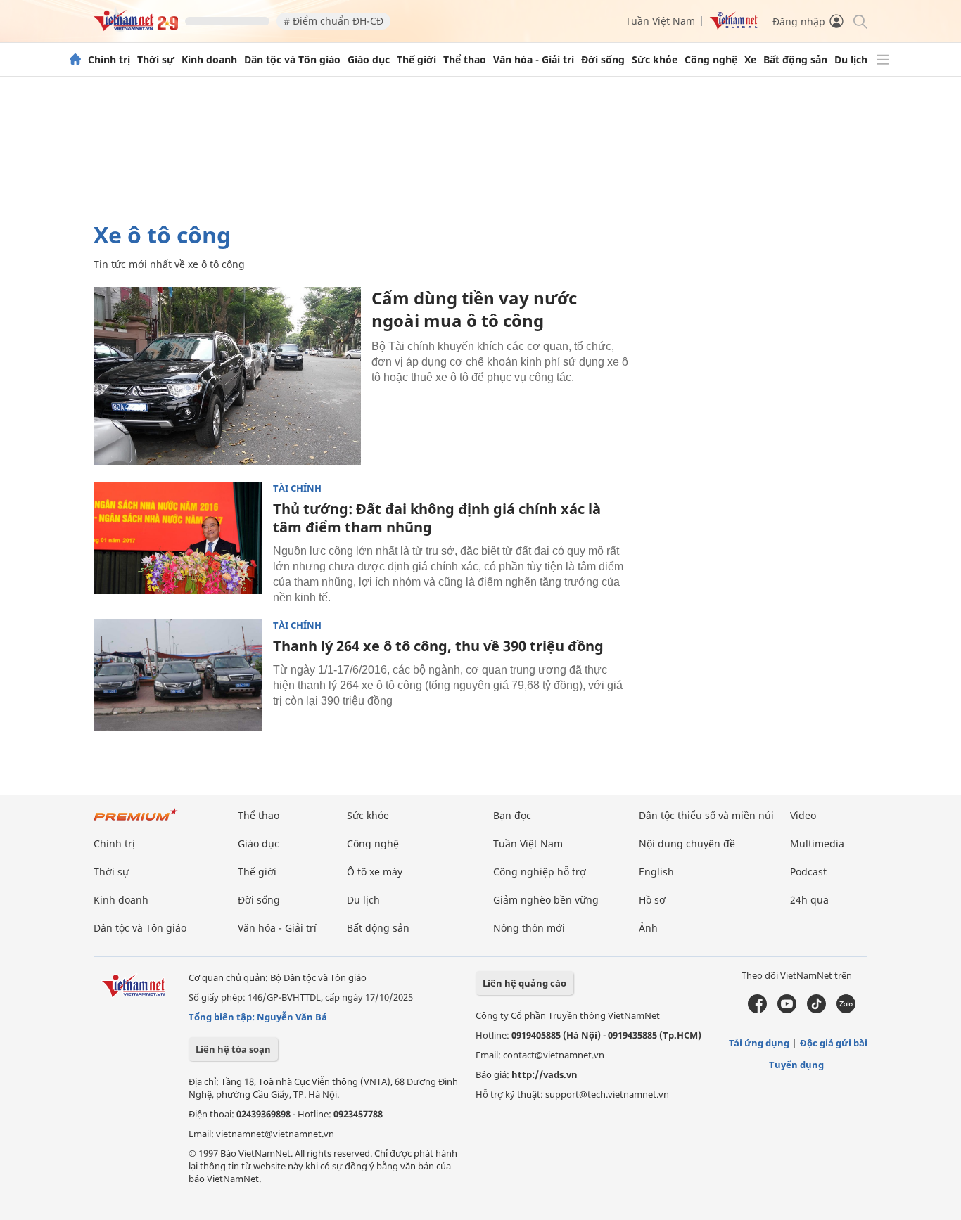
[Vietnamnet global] (733, 25)
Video (803, 815)
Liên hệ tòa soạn (233, 1049)
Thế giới (416, 60)
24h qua (809, 899)
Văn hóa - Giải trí (533, 60)
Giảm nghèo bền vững (546, 899)
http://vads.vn (544, 1074)
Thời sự (155, 60)
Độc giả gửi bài (833, 1042)
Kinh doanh (209, 60)
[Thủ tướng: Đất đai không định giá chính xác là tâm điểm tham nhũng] (178, 538)
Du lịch (850, 60)
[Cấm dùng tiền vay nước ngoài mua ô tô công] (227, 376)
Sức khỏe (654, 60)
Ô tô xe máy (374, 871)
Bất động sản (795, 60)
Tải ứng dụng (759, 1042)
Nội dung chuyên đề (687, 843)
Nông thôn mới (529, 928)
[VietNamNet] (75, 59)
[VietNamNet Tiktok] (816, 1009)
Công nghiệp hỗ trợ (539, 871)
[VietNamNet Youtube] (786, 1009)
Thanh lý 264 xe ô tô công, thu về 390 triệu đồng (438, 645)
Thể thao (464, 60)
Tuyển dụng (796, 1064)
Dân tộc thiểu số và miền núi (706, 815)
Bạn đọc (512, 815)
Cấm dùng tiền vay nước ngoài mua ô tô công (474, 309)
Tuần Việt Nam (660, 20)
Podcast (808, 871)
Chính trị (109, 60)
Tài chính (297, 488)
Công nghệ (711, 60)
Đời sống (603, 60)
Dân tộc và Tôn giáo (292, 60)
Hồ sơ (652, 899)
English (656, 871)
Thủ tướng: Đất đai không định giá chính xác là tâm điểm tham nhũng (437, 518)
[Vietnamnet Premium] (136, 821)
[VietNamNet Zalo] (845, 1009)
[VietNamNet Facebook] (757, 1009)
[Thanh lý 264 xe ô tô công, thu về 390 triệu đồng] (178, 675)
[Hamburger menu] (882, 59)
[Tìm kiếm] (859, 21)
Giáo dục (369, 60)
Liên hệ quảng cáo (524, 983)
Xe (750, 60)
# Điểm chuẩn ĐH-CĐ (333, 20)
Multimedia (817, 843)
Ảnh (648, 928)
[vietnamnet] (136, 27)
